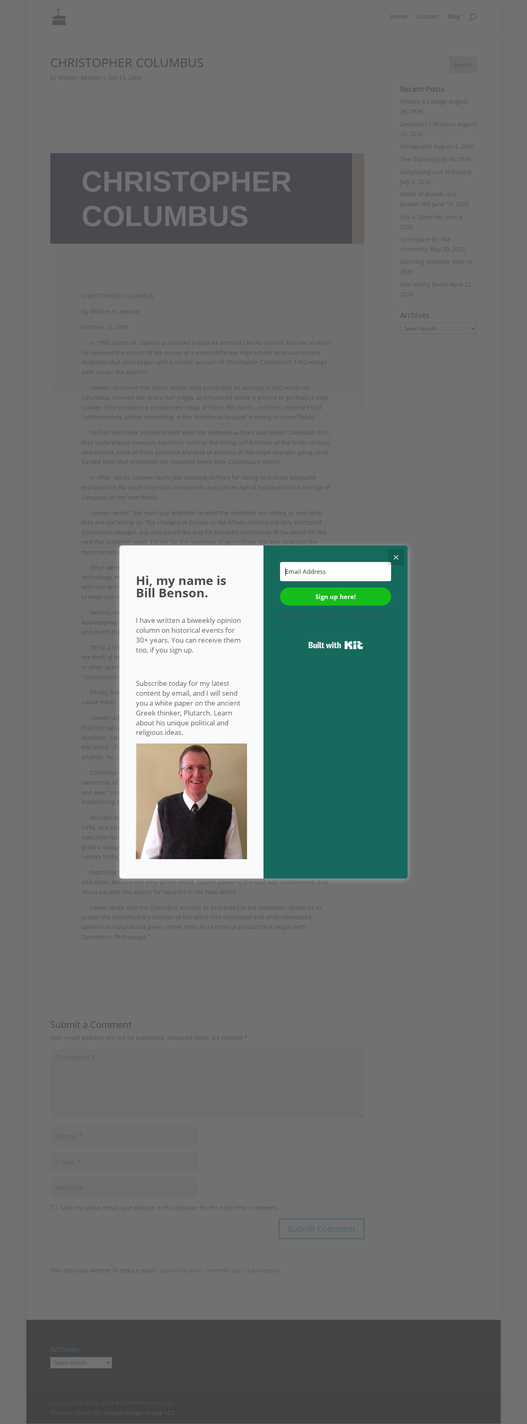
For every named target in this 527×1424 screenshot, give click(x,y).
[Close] (396, 557)
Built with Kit (335, 645)
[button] (191, 802)
